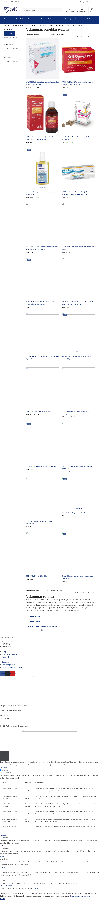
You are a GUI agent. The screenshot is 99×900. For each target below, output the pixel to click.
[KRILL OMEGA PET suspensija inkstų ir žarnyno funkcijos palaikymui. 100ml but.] (42, 113)
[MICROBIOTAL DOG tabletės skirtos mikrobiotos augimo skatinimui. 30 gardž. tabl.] (42, 223)
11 (88, 36)
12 (91, 36)
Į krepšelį (78, 90)
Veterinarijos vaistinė (20, 25)
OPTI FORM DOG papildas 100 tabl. (73, 513)
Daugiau (42, 200)
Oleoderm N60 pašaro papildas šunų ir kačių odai (41, 466)
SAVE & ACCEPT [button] (6, 886)
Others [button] (2, 878)
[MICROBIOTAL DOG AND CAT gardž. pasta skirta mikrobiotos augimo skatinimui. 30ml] (78, 168)
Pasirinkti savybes (42, 90)
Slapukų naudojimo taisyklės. (80, 896)
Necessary (5, 770)
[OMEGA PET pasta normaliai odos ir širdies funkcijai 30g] (42, 497)
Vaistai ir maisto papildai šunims (42, 25)
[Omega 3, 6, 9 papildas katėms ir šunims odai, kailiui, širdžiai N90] (78, 443)
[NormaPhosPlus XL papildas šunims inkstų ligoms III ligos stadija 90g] (42, 333)
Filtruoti (9, 33)
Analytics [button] (3, 856)
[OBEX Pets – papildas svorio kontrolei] (42, 388)
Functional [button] (3, 835)
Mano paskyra (70, 11)
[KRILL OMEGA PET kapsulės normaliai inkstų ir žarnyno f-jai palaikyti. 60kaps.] (78, 58)
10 (86, 36)
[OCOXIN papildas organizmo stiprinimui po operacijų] (78, 388)
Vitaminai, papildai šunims (65, 25)
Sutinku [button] (2, 899)
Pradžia (6, 25)
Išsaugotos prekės (82, 11)
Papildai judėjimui (35, 621)
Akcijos (92, 11)
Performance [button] (4, 846)
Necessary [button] (3, 767)
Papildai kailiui (33, 616)
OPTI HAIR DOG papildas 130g (36, 576)
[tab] (60, 616)
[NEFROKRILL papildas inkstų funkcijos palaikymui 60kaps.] (78, 223)
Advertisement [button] (5, 867)
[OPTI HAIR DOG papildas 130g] (42, 552)
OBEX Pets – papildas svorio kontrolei (38, 411)
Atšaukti (37, 888)
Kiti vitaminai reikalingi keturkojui (42, 626)
